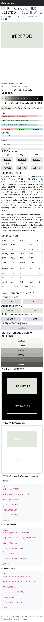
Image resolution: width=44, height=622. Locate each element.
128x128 (20, 86)
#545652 (21, 364)
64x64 (14, 86)
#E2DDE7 (22, 159)
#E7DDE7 (33, 319)
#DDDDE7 (11, 319)
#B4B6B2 (21, 350)
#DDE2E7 (11, 302)
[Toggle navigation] (40, 3)
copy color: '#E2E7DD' (34, 16)
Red (12, 269)
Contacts (24, 619)
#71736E (21, 360)
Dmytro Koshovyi (35, 616)
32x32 (9, 86)
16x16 (3, 86)
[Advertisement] (22, 65)
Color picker (7, 3)
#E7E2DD (36, 159)
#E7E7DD (33, 310)
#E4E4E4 (24, 205)
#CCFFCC (13, 202)
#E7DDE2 (7, 168)
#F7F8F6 (21, 341)
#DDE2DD (22, 168)
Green (22, 269)
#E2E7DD (7, 159)
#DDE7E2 (36, 168)
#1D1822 (5, 205)
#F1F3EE (21, 345)
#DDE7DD (11, 310)
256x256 (27, 86)
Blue (32, 269)
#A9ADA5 (21, 355)
